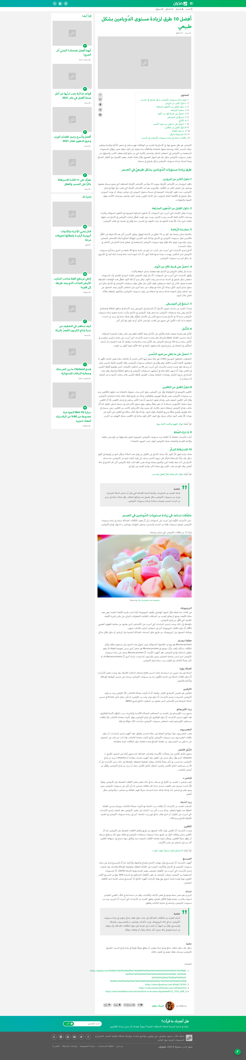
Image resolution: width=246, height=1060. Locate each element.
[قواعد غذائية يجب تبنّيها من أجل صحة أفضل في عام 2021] (72, 76)
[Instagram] (67, 1036)
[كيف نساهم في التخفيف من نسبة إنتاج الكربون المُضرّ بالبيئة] (72, 308)
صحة (187, 33)
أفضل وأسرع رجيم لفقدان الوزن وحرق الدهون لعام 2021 (72, 139)
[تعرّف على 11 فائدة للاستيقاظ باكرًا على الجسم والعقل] (72, 162)
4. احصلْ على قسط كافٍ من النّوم (171, 113)
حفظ (116, 1005)
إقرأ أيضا (86, 16)
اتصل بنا (56, 1046)
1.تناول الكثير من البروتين (175, 103)
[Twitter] (81, 1036)
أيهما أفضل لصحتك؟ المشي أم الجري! (73, 52)
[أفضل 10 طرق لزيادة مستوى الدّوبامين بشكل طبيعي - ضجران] (189, 1037)
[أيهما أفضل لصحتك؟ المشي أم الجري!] (72, 33)
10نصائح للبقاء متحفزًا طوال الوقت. (167, 850)
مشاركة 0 (128, 1005)
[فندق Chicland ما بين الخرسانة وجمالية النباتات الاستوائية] (72, 351)
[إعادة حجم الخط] (100, 99)
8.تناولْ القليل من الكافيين (175, 127)
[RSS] (54, 1036)
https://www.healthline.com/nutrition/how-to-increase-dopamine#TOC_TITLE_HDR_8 (146, 991)
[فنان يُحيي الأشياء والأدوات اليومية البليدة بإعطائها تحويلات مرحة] (72, 214)
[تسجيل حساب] (60, 3)
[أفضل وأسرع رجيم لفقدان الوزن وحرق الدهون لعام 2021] (72, 119)
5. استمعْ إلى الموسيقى (176, 117)
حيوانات (85, 292)
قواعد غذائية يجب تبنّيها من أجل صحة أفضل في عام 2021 (73, 96)
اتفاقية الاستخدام (106, 1046)
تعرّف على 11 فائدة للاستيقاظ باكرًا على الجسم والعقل (74, 182)
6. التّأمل (182, 120)
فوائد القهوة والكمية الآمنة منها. (169, 424)
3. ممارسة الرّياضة (178, 110)
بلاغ (106, 1005)
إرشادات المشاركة (69, 1046)
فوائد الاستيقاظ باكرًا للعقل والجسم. (167, 474)
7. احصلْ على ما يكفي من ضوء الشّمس (169, 124)
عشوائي (158, 9)
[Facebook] (88, 1036)
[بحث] (55, 3)
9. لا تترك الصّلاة (179, 131)
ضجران (162, 1047)
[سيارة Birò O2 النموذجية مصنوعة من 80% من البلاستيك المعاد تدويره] (72, 395)
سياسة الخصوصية (87, 1046)
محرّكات (85, 426)
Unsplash (156, 600)
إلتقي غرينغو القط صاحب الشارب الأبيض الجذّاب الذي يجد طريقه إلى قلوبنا (72, 283)
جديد (188, 9)
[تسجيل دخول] (66, 3)
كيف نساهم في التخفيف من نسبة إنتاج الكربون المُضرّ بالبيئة (73, 328)
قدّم (67, 1023)
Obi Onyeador (143, 600)
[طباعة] (100, 115)
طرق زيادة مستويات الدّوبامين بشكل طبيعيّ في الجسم (163, 100)
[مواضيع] (191, 3)
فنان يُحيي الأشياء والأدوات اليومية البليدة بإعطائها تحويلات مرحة (73, 236)
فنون (86, 245)
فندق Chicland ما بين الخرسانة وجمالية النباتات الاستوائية (73, 371)
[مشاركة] (100, 110)
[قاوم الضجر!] (180, 3)
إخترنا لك (86, 197)
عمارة (80, 378)
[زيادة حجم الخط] (100, 95)
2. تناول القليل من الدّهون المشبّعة (171, 106)
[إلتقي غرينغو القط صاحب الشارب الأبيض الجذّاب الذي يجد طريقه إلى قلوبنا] (72, 261)
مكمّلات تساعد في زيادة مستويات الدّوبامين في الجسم (163, 138)
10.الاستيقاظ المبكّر (178, 134)
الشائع (168, 9)
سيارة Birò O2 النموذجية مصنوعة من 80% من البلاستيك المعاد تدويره (73, 416)
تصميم (85, 378)
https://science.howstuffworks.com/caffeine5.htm (163, 988)
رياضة (86, 60)
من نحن (119, 1046)
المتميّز (178, 9)
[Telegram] (61, 1036)
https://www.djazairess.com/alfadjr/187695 (166, 984)
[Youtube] (74, 1036)
